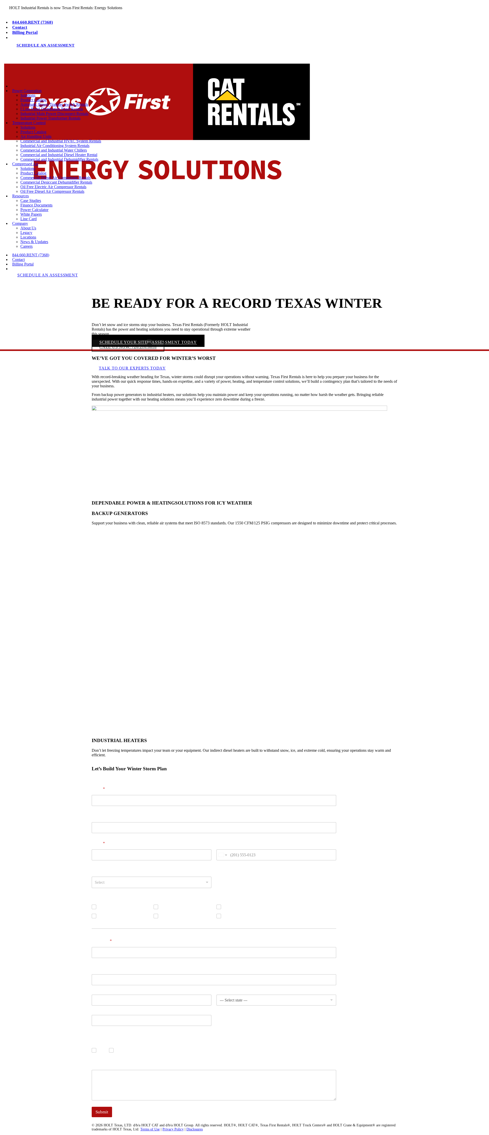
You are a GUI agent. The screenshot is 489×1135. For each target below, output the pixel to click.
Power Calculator (34, 210)
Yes (102, 1050)
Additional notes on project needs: (121, 1064)
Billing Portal (25, 32)
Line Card (28, 219)
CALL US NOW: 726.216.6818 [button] (128, 347)
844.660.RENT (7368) (32, 22)
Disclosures (194, 1129)
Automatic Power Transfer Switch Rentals (54, 104)
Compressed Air (174, 907)
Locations (28, 237)
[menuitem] (249, 22)
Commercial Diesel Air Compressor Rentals (55, 177)
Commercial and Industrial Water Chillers (53, 150)
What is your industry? (112, 870)
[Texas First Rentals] (244, 70)
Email (98, 843)
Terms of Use (150, 1129)
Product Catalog (33, 100)
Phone (221, 843)
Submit (102, 1112)
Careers (26, 246)
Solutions (27, 95)
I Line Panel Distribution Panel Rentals (51, 109)
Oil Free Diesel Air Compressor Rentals (52, 191)
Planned (230, 916)
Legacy (26, 232)
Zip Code (98, 1029)
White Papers (31, 214)
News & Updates (34, 242)
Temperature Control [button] (29, 123)
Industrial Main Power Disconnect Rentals (54, 113)
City (95, 1009)
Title (96, 816)
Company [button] (20, 223)
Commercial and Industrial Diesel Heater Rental (58, 155)
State (220, 1009)
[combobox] (151, 882)
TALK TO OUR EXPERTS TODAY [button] (132, 368)
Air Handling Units (35, 136)
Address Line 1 (103, 989)
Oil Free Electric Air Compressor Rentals (53, 187)
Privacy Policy (173, 1129)
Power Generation (114, 907)
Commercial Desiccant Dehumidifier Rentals (56, 182)
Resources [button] (20, 196)
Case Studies (30, 200)
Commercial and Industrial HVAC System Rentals (60, 141)
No (119, 1050)
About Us (28, 228)
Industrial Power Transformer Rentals (50, 118)
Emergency (233, 907)
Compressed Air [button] (25, 164)
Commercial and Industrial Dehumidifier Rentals (59, 159)
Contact (19, 27)
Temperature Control (116, 916)
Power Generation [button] (27, 91)
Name (98, 789)
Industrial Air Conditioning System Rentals (54, 145)
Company (102, 941)
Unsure (167, 916)
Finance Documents (36, 205)
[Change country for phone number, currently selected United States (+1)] (222, 854)
